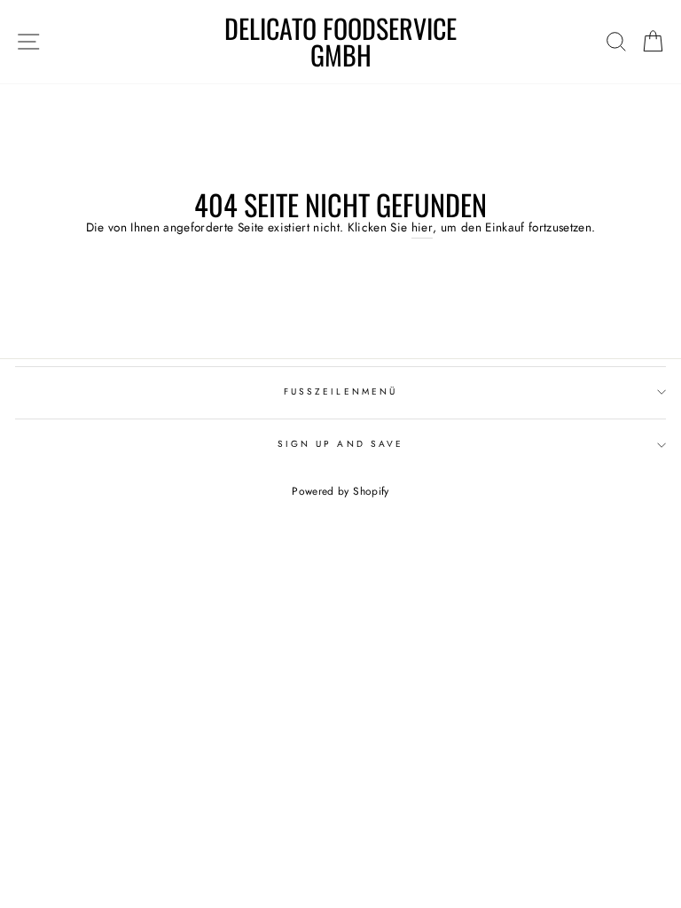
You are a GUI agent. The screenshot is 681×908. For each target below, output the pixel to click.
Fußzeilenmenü (340, 391)
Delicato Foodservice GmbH (340, 41)
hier (422, 227)
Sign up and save (340, 443)
